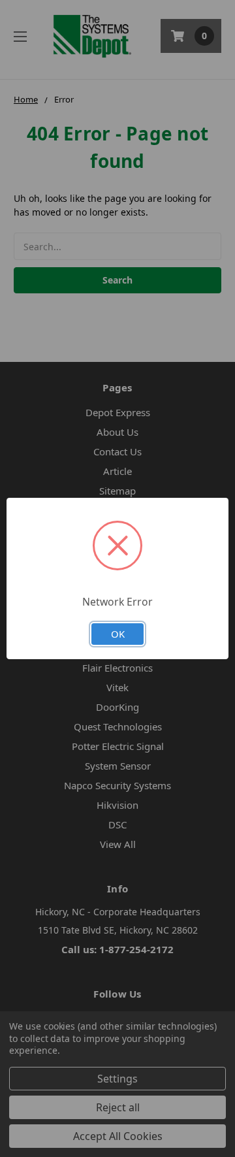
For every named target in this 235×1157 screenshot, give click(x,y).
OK (118, 633)
